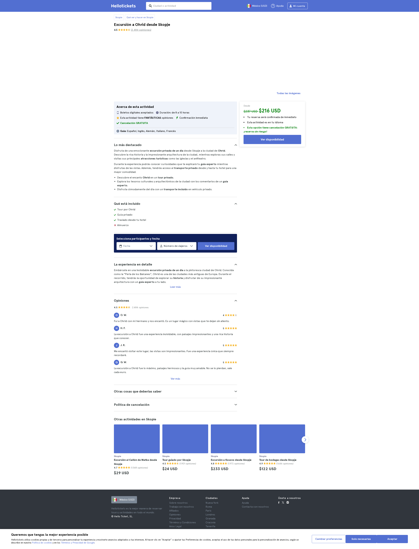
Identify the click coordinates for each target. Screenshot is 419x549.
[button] (175, 144)
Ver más (175, 378)
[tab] (175, 144)
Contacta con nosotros (255, 506)
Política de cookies (42, 542)
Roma (209, 506)
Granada (210, 518)
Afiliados (174, 510)
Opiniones (175, 514)
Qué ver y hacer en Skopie (140, 17)
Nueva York (212, 502)
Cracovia (210, 522)
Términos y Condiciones (182, 522)
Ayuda (245, 502)
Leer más (175, 286)
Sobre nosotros (178, 502)
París (208, 510)
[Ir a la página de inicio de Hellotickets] (124, 5)
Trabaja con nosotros (181, 506)
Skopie (118, 17)
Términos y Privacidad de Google (77, 542)
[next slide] (305, 439)
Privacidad (175, 518)
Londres (210, 514)
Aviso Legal (175, 526)
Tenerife (210, 526)
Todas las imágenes (289, 93)
